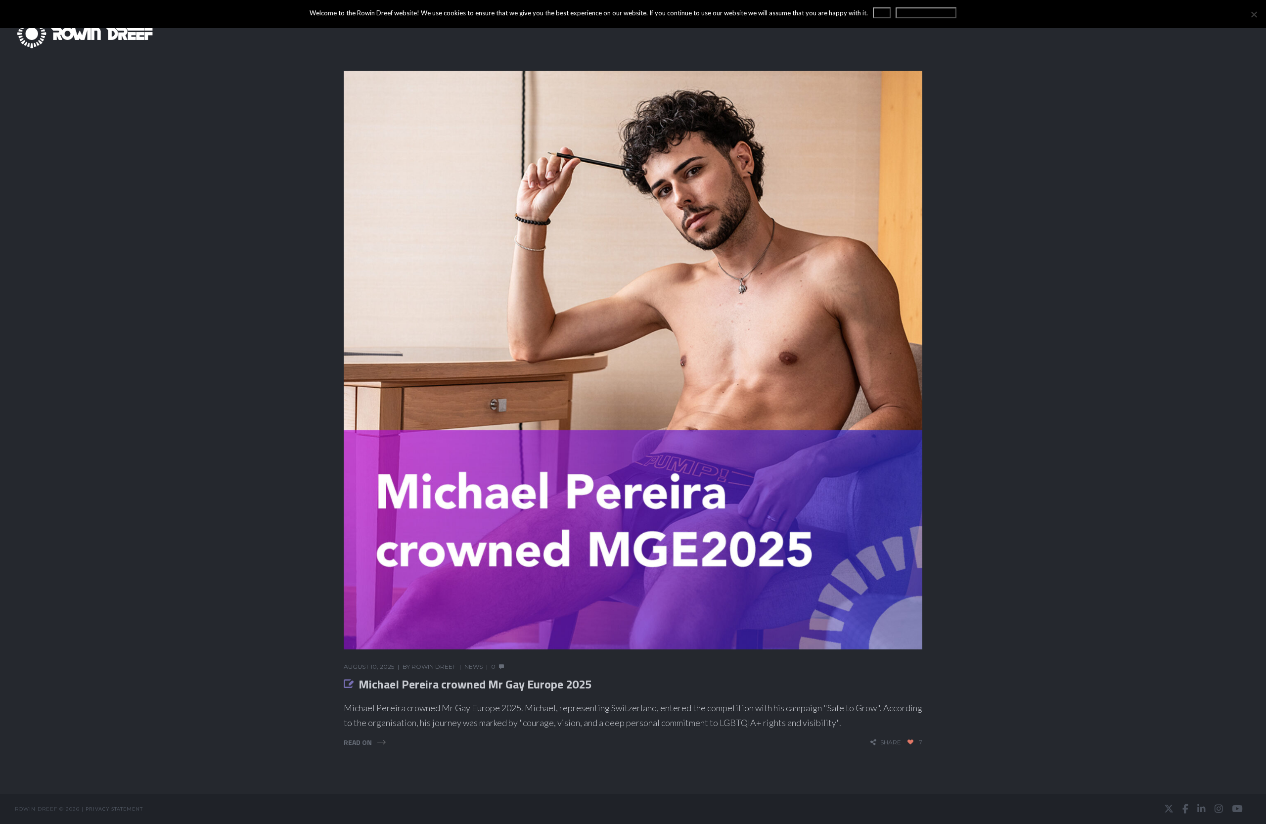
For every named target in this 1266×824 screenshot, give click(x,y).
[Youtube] (1237, 808)
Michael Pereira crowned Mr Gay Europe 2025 (475, 684)
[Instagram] (1219, 808)
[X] (1169, 808)
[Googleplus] (633, 809)
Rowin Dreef (433, 666)
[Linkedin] (1201, 808)
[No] (1254, 14)
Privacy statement (114, 809)
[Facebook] (1185, 808)
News (473, 666)
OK (882, 13)
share (890, 742)
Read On (358, 742)
